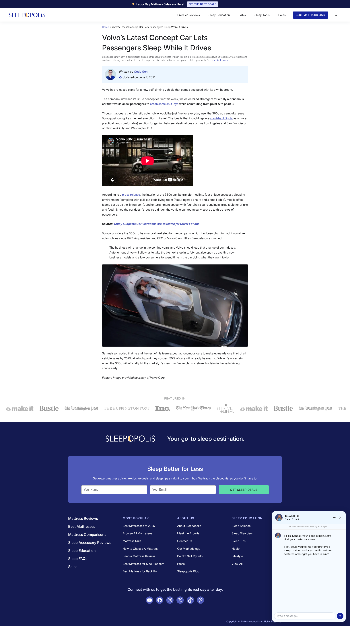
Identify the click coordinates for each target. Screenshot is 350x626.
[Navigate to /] (130, 438)
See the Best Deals (202, 4)
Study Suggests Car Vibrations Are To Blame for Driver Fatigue (156, 224)
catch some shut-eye (164, 104)
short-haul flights (221, 118)
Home (105, 26)
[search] (336, 15)
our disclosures (220, 60)
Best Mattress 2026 (310, 14)
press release (131, 194)
